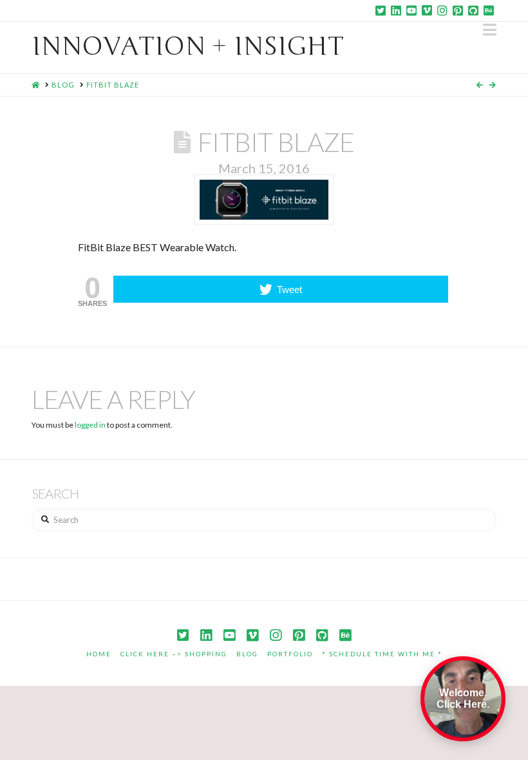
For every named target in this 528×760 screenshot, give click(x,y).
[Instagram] (442, 10)
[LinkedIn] (396, 10)
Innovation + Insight (188, 46)
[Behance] (488, 10)
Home (98, 654)
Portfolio (290, 654)
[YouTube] (411, 10)
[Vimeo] (427, 10)
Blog (247, 654)
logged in (90, 425)
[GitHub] (473, 10)
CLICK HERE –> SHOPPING (173, 654)
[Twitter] (380, 10)
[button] (489, 29)
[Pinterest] (458, 10)
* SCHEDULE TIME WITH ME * (382, 654)
